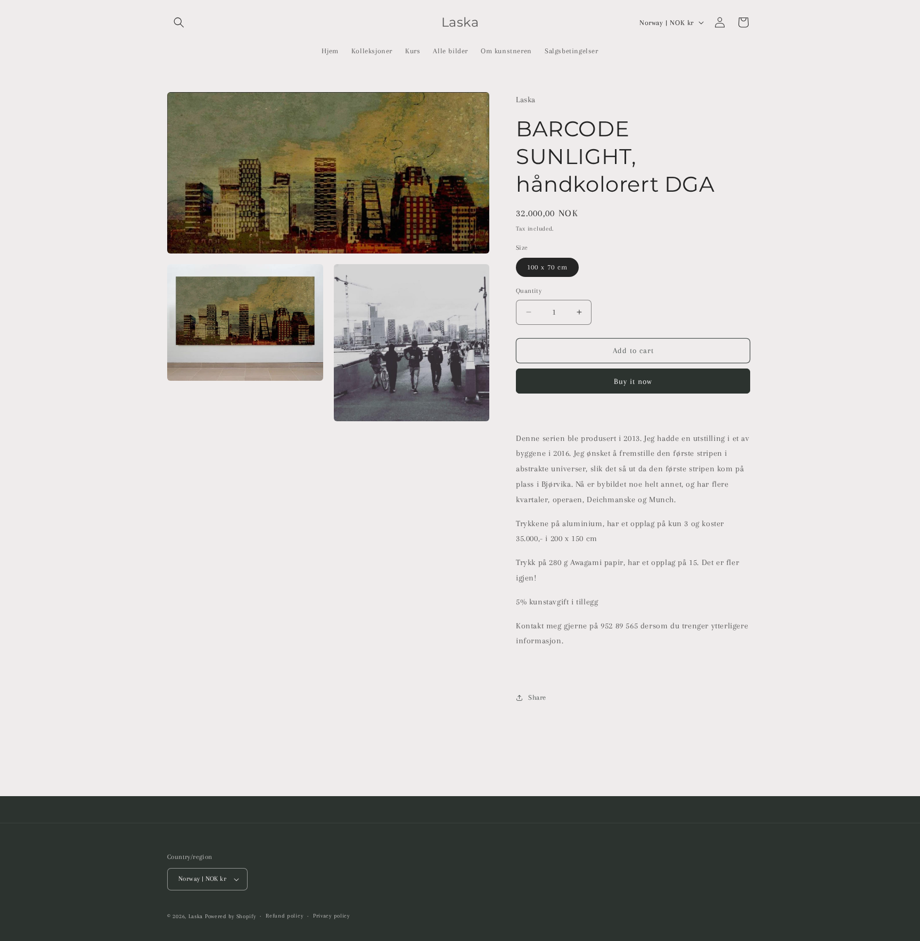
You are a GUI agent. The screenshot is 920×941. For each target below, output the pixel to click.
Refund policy (284, 915)
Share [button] (537, 697)
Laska (195, 916)
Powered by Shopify (230, 916)
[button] (179, 22)
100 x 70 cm (547, 267)
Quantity (528, 290)
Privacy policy (331, 915)
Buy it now (633, 381)
